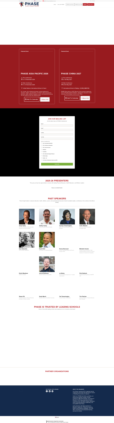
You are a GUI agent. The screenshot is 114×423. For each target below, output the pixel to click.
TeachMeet (44, 162)
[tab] (57, 202)
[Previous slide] (20, 198)
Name (42, 134)
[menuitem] (55, 4)
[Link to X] (90, 1)
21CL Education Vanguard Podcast (48, 164)
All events (32, 0)
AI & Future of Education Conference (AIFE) (50, 170)
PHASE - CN (45, 168)
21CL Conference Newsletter (48, 155)
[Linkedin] (52, 360)
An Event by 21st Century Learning (24, 0)
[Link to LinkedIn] (94, 1)
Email (42, 138)
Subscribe (57, 174)
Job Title (42, 147)
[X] (50, 360)
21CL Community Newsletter (47, 153)
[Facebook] (47, 360)
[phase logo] (29, 4)
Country (42, 143)
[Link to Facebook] (92, 1)
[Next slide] (93, 198)
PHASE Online (45, 166)
